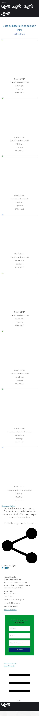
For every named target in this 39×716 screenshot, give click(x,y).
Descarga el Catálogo (8, 506)
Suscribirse (19, 649)
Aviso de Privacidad (10, 610)
